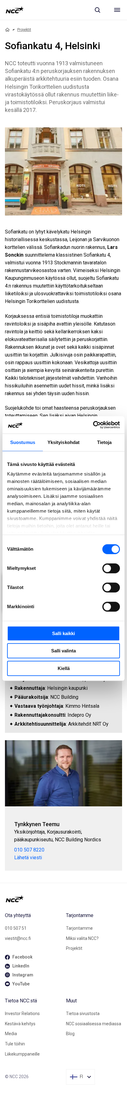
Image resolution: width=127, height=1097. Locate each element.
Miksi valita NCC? (82, 938)
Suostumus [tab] (22, 442)
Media (11, 1033)
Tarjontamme (79, 928)
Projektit (24, 30)
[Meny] (117, 10)
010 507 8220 (29, 850)
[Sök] (97, 10)
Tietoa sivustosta (83, 1013)
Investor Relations (22, 1013)
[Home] (7, 29)
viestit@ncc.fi (18, 938)
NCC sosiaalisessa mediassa (93, 1023)
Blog (70, 1033)
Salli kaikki (63, 633)
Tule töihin (15, 1043)
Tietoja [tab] (104, 442)
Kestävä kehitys (20, 1023)
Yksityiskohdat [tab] (63, 442)
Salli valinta (63, 650)
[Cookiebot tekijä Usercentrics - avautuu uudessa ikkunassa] (93, 425)
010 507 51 (16, 928)
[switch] (111, 568)
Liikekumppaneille (22, 1054)
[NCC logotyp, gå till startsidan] (14, 10)
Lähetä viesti (28, 857)
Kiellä (64, 668)
